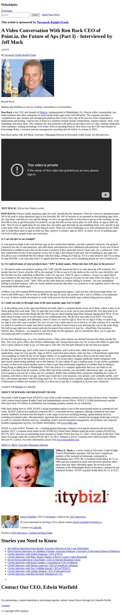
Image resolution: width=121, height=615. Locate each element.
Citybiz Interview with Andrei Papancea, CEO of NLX (35, 554)
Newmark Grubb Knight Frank (20, 55)
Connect (5, 605)
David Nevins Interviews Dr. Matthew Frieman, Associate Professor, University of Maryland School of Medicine (64, 551)
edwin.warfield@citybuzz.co (87, 522)
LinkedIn (37, 527)
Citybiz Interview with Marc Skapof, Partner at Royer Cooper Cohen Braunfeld (47, 557)
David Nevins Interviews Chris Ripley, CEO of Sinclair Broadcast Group (44, 559)
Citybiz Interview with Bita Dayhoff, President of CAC (35, 574)
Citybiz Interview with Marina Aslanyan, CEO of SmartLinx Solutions (43, 565)
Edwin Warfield (28, 516)
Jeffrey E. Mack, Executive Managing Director (24, 445)
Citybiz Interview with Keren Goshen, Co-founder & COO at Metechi (43, 562)
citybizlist (50, 516)
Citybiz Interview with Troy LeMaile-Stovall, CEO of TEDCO (39, 568)
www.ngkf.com (69, 423)
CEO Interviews (78, 516)
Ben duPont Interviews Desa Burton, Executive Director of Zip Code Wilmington (48, 548)
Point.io (43, 112)
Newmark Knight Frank (53, 22)
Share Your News (51, 14)
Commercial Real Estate (40, 533)
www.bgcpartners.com (68, 439)
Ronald (19, 387)
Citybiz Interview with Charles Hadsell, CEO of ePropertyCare (39, 571)
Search (35, 15)
